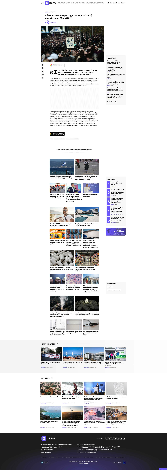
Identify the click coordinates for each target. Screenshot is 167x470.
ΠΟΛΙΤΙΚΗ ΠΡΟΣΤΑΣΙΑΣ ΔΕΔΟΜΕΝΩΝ (72, 457)
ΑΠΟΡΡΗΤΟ (163, 469)
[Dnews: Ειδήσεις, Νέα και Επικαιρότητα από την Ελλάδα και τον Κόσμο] (50, 3)
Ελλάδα (47, 12)
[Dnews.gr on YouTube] (122, 3)
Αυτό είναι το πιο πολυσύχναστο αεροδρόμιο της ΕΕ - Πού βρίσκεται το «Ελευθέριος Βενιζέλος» (115, 96)
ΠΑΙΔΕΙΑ (83, 2)
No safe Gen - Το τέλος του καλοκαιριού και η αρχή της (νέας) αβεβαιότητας (57, 196)
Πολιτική (109, 65)
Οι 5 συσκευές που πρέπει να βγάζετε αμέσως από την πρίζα (90, 332)
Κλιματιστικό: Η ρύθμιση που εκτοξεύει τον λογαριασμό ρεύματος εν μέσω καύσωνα (57, 332)
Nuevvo (86, 463)
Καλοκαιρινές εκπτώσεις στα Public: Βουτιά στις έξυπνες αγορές (57, 242)
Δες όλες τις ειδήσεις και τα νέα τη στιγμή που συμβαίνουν (74, 149)
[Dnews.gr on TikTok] (116, 3)
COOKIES (97, 457)
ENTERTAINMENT (99, 2)
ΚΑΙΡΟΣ (109, 286)
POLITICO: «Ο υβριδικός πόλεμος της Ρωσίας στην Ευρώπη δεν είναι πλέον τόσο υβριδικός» (115, 82)
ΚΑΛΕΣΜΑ (75, 138)
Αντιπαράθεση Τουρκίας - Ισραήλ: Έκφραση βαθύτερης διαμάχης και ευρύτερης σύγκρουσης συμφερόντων (117, 209)
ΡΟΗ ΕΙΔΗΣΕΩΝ (111, 58)
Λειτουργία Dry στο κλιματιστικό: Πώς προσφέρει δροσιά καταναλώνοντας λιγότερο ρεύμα (115, 89)
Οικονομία (109, 98)
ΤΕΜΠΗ (69, 138)
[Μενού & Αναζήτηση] (42, 3)
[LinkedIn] (42, 71)
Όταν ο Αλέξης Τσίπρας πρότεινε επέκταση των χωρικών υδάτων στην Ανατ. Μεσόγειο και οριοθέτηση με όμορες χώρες (74, 198)
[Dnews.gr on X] (111, 3)
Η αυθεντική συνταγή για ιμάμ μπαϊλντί (49, 396)
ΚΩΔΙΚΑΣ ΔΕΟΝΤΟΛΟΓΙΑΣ (107, 457)
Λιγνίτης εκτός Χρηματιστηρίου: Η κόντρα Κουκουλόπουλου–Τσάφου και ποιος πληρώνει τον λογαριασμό (61, 314)
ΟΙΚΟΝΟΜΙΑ (67, 2)
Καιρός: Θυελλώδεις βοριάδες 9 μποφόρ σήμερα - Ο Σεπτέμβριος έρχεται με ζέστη (115, 69)
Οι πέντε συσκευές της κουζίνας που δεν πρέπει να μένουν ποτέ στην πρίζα (116, 76)
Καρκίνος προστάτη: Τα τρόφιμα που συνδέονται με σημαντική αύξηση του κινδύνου (85, 269)
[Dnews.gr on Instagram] (114, 3)
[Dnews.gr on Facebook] (108, 3)
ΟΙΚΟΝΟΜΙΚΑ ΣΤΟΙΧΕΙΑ (120, 457)
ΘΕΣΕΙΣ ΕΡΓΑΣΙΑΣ (90, 2)
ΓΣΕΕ (56, 138)
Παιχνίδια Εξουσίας (115, 214)
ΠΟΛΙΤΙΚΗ (60, 2)
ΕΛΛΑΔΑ (73, 2)
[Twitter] (42, 68)
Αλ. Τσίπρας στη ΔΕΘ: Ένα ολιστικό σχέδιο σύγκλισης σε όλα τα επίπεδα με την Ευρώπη (115, 62)
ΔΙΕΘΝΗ (78, 2)
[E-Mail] (42, 74)
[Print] (42, 78)
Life (108, 78)
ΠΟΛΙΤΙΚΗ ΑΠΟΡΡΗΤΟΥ (88, 457)
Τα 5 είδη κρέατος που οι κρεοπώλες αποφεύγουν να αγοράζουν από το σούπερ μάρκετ (94, 422)
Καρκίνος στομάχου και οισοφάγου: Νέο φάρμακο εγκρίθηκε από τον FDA (73, 287)
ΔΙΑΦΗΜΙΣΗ (51, 457)
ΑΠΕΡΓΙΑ (62, 138)
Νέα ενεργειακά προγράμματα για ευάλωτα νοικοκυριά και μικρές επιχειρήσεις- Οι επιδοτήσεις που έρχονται (91, 289)
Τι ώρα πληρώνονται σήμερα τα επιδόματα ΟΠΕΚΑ (116, 183)
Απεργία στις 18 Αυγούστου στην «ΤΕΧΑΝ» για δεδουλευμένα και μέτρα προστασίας (114, 364)
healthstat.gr (43, 403)
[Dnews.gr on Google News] (119, 3)
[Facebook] (42, 65)
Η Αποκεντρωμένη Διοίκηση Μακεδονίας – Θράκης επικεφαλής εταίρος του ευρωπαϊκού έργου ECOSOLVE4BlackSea (116, 422)
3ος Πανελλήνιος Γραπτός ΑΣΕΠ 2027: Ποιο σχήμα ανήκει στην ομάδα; (117, 219)
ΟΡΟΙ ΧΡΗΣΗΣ (59, 457)
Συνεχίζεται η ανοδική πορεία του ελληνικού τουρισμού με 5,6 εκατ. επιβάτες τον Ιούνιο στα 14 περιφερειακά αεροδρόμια (90, 244)
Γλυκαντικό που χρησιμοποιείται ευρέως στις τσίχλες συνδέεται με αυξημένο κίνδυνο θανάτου (61, 269)
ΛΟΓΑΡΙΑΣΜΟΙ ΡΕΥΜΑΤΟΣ (114, 290)
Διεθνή (108, 85)
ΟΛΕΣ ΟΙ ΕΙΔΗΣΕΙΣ (100, 438)
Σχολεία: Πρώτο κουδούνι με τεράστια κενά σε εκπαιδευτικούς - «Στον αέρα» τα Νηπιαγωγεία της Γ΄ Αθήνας (86, 177)
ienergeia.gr (86, 403)
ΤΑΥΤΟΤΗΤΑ (44, 457)
